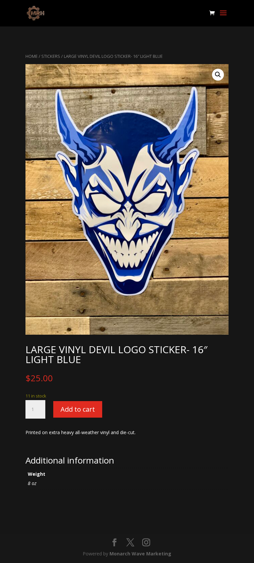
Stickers (50, 56)
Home (31, 56)
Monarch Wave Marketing (140, 553)
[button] (218, 75)
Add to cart (78, 409)
